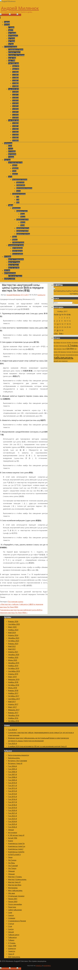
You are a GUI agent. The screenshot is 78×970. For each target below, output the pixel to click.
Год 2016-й (12, 799)
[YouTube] (4, 15)
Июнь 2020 (12, 660)
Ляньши (11, 871)
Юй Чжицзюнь (62, 352)
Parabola (39, 966)
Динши (11, 830)
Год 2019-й (12, 808)
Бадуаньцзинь (14, 758)
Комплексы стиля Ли (16, 843)
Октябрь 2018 (13, 685)
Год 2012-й (12, 788)
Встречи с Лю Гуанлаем (17, 761)
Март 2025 (12, 627)
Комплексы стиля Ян (16, 852)
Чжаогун (11, 951)
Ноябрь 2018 (13, 682)
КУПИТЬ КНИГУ (14, 854)
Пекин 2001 (12, 899)
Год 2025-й (12, 743)
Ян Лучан (69, 352)
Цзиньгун (41, 295)
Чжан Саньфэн (58, 349)
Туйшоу (11, 940)
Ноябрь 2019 (13, 666)
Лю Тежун (56, 345)
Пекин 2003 (12, 901)
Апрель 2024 (13, 635)
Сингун (11, 915)
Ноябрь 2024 (13, 630)
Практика (12, 907)
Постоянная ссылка (15, 601)
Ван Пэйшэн (57, 342)
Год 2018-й (12, 805)
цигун (60, 361)
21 (57, 327)
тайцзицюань (63, 358)
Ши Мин (70, 348)
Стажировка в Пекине (17, 921)
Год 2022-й (12, 816)
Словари (11, 918)
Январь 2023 (13, 644)
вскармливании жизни (72, 355)
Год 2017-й (12, 802)
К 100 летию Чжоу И (16, 835)
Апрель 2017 (13, 704)
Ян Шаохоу (75, 352)
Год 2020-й (12, 810)
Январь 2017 (13, 713)
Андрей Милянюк (20, 8)
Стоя (10, 926)
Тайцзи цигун (13, 935)
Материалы (12, 888)
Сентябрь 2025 (14, 624)
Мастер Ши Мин (14, 885)
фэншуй (56, 361)
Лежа (10, 857)
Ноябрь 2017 (13, 693)
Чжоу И (64, 349)
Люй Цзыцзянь (63, 345)
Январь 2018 (13, 690)
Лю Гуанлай (13, 866)
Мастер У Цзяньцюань (17, 879)
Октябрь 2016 (13, 721)
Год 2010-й (12, 783)
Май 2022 (12, 646)
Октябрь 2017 (13, 696)
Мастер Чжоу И (14, 882)
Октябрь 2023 (13, 641)
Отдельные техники (16, 896)
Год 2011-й (12, 785)
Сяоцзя (11, 932)
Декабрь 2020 (13, 654)
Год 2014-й (12, 794)
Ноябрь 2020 (13, 657)
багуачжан (62, 355)
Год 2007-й (12, 774)
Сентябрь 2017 (14, 699)
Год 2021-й (12, 813)
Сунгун (11, 929)
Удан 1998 (12, 946)
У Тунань (73, 345)
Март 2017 (12, 707)
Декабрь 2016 (13, 715)
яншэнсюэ (65, 361)
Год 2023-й (12, 819)
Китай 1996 (12, 838)
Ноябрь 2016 (13, 718)
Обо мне (11, 893)
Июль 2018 (12, 688)
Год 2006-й (12, 772)
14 (57, 324)
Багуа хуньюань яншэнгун (18, 755)
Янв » (61, 333)
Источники (12, 832)
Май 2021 (12, 649)
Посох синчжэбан (15, 904)
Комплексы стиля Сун (16, 846)
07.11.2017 (25, 295)
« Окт (56, 333)
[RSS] (19, 15)
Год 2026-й (12, 730)
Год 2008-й (12, 777)
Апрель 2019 (13, 674)
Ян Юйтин (56, 355)
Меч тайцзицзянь (15, 890)
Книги (10, 841)
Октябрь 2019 (13, 668)
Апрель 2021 (13, 652)
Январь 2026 (13, 621)
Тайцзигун (12, 937)
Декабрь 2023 (13, 638)
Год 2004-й (12, 766)
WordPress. (47, 966)
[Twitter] (13, 15)
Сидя (10, 912)
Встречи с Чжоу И (15, 763)
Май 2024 (12, 632)
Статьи (11, 923)
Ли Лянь (69, 342)
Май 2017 (12, 701)
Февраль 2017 (13, 710)
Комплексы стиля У (15, 849)
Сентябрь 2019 (14, 671)
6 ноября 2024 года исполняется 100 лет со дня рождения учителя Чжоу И (37, 746)
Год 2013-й (12, 791)
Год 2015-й (12, 796)
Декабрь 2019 (13, 663)
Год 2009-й (12, 780)
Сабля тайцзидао (15, 910)
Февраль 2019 (13, 679)
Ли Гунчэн (63, 342)
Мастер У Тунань (15, 877)
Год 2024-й (12, 821)
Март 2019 (12, 677)
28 (57, 330)
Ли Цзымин (75, 342)
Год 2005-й (12, 769)
